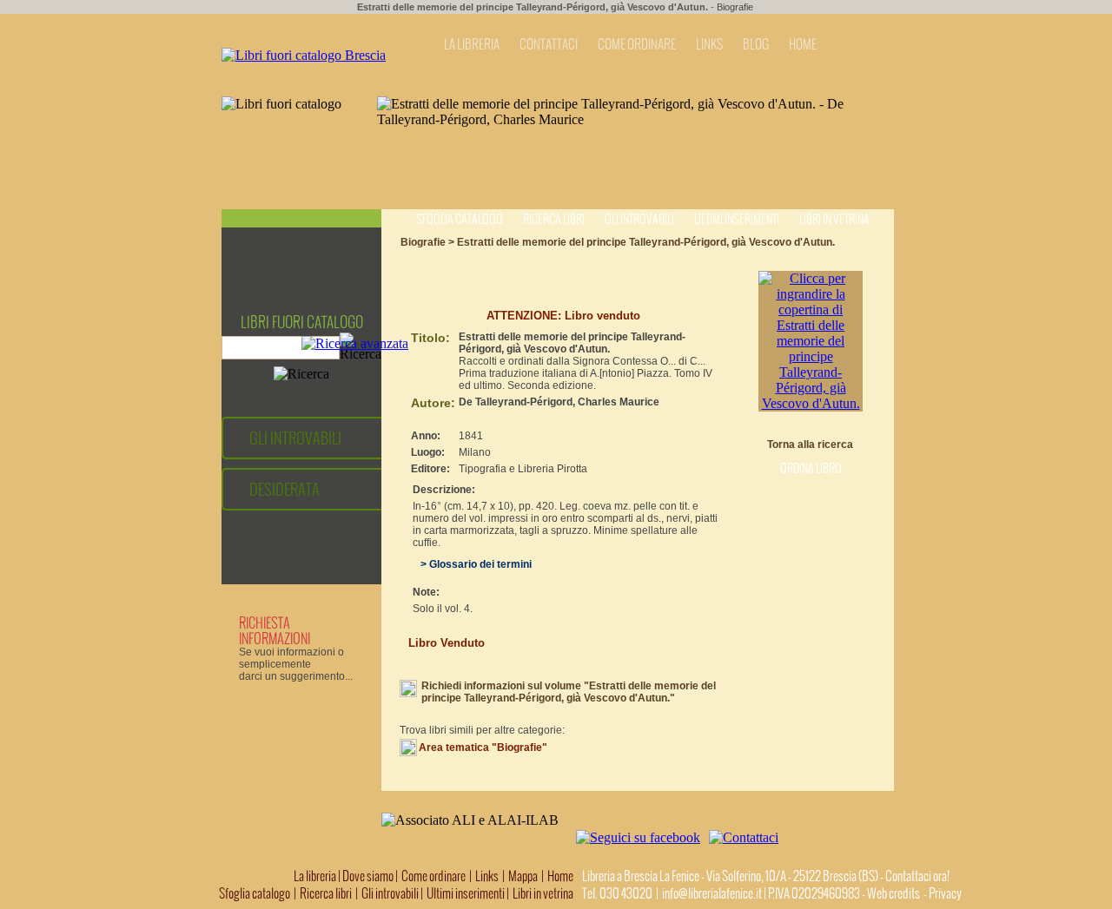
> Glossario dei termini (472, 564)
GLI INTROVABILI (295, 438)
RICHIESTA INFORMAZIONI (274, 630)
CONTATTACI (549, 44)
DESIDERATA (284, 489)
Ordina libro (811, 468)
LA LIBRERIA (472, 44)
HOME (803, 44)
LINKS (709, 44)
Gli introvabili (639, 219)
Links (487, 876)
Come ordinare (433, 876)
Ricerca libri (554, 219)
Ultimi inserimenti (736, 219)
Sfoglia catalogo (459, 219)
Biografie (735, 7)
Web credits (893, 893)
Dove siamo (368, 876)
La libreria (316, 876)
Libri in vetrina (834, 219)
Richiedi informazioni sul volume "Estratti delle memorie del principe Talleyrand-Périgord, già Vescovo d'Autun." (568, 692)
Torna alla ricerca (810, 444)
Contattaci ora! (917, 876)
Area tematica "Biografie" (483, 747)
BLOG (756, 44)
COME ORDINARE (637, 44)
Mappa (523, 876)
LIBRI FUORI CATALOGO (302, 322)
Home (560, 876)
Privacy (945, 893)
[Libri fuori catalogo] (304, 55)
